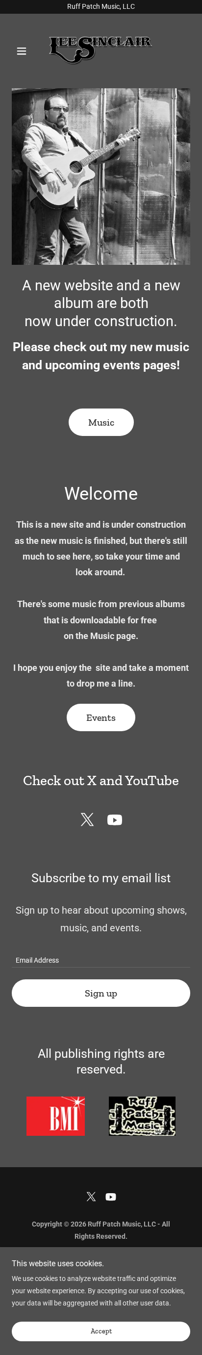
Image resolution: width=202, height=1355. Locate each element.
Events (101, 717)
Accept (101, 1332)
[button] (25, 51)
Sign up (101, 993)
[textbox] (101, 956)
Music (101, 422)
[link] (101, 51)
